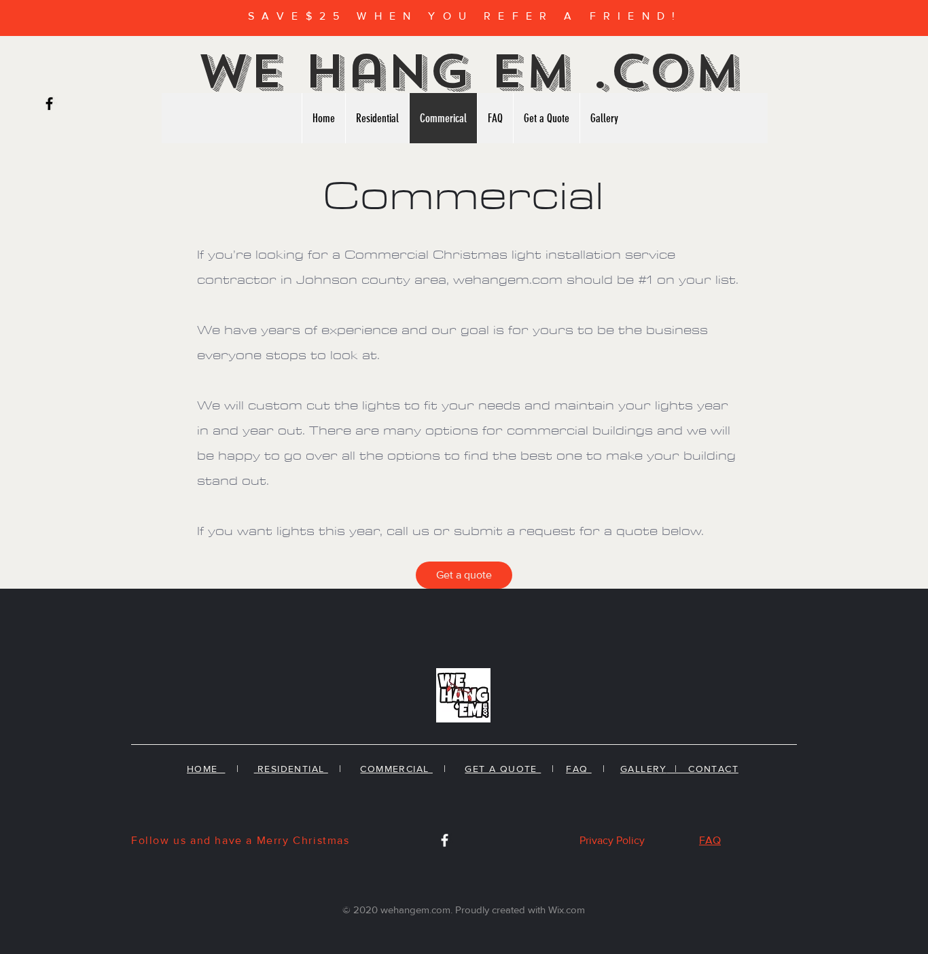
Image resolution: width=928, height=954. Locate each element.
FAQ (579, 768)
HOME (206, 768)
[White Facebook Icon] (444, 840)
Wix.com (566, 909)
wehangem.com (508, 280)
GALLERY (643, 768)
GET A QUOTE (503, 768)
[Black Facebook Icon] (49, 103)
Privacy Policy (612, 840)
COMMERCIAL (396, 768)
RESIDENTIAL (291, 768)
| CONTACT (702, 768)
